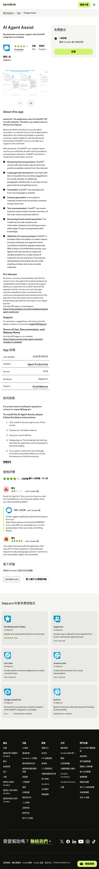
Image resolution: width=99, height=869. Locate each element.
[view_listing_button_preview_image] (20, 82)
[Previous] (20, 103)
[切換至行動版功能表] (94, 4)
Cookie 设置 (38, 863)
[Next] (30, 103)
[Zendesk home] (9, 4)
